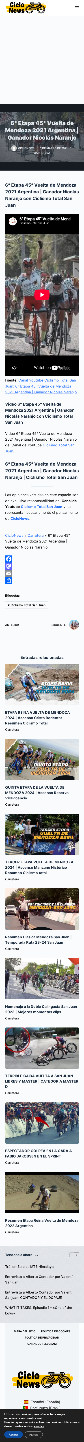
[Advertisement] (42, 59)
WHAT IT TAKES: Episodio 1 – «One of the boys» (38, 1310)
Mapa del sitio (24, 1331)
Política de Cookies (55, 1331)
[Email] (42, 573)
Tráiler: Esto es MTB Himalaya (29, 1267)
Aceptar (13, 1434)
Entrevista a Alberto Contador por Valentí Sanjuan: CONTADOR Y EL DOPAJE (39, 1295)
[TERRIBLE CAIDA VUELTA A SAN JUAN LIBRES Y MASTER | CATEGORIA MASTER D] (42, 1048)
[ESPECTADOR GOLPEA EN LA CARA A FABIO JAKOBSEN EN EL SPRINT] (42, 1123)
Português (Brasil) (45, 1408)
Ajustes (33, 1434)
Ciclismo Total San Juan (41, 506)
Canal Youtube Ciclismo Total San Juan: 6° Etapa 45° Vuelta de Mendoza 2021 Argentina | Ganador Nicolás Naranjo (41, 386)
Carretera (42, 153)
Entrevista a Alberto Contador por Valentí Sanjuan (39, 1279)
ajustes (39, 1426)
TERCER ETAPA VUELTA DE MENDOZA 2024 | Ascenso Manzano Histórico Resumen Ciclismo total (39, 867)
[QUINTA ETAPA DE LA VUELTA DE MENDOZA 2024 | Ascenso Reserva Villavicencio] (42, 759)
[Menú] (77, 8)
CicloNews (20, 518)
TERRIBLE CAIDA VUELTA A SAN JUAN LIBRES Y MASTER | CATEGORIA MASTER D (41, 1081)
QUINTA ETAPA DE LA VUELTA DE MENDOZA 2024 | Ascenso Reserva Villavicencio (37, 792)
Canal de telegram (42, 1343)
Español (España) (45, 1402)
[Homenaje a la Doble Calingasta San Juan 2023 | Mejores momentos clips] (42, 978)
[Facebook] (42, 559)
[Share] (42, 580)
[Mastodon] (42, 566)
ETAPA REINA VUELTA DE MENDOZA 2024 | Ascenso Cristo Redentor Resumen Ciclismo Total (37, 717)
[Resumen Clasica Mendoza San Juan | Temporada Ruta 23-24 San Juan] (42, 909)
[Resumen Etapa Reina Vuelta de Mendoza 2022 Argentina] (42, 1192)
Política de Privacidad (42, 1337)
